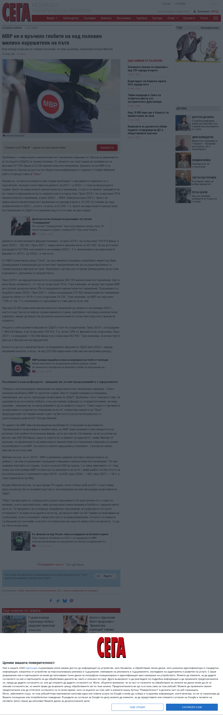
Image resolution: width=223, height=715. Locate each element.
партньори (31, 668)
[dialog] (111, 674)
